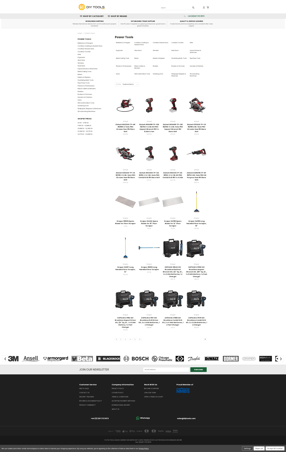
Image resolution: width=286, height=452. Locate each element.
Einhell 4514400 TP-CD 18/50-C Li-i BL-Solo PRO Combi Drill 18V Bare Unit (149, 175)
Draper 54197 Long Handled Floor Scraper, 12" (125, 269)
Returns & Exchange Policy (90, 401)
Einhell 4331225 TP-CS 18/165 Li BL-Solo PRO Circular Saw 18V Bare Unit (196, 128)
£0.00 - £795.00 (83, 123)
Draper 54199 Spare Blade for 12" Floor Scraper (172, 223)
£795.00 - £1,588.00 (84, 125)
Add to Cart (125, 105)
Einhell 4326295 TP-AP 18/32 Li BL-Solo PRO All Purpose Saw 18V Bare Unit (196, 176)
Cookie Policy (118, 392)
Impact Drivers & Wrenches (87, 69)
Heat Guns (81, 66)
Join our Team (150, 392)
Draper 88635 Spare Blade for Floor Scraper (125, 222)
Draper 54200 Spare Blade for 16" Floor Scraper (149, 223)
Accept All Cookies (275, 448)
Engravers (81, 57)
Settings (247, 448)
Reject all (259, 448)
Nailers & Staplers (84, 77)
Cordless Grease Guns (86, 49)
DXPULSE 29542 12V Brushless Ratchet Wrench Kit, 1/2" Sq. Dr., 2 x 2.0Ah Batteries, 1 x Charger (173, 272)
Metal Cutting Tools (84, 71)
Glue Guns (81, 60)
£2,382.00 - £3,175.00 (85, 131)
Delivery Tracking (86, 397)
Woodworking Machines (86, 111)
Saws (80, 100)
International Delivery (121, 405)
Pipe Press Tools (83, 83)
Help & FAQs (84, 388)
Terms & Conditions (120, 397)
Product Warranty (87, 405)
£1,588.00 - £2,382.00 (85, 128)
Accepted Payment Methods (123, 401)
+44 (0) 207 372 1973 (100, 418)
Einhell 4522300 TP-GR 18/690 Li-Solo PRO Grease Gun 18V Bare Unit (125, 128)
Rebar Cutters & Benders (87, 89)
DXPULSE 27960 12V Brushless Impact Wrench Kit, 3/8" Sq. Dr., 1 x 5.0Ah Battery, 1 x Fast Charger (196, 272)
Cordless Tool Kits (84, 52)
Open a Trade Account (153, 397)
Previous (280, 445)
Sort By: (118, 84)
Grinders (81, 63)
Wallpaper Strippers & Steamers (89, 109)
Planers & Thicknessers (86, 86)
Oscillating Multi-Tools (86, 80)
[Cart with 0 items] (208, 7)
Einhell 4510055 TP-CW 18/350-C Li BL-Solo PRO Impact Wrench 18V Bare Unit (173, 128)
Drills (79, 54)
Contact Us (84, 392)
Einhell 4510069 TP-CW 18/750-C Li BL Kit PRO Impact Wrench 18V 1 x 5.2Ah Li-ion (149, 128)
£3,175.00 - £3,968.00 (85, 134)
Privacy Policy (118, 388)
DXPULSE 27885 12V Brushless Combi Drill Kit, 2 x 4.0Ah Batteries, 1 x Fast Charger (172, 321)
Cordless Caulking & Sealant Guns (90, 46)
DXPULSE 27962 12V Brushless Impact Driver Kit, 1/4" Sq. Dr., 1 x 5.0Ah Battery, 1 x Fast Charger (125, 322)
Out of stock (149, 153)
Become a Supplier (151, 388)
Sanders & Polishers (85, 97)
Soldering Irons (83, 106)
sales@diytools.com (186, 418)
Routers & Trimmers (85, 94)
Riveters (80, 91)
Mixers (80, 74)
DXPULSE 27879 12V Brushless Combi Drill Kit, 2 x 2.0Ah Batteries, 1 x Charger (196, 321)
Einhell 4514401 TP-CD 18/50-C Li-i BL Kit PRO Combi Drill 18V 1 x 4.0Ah (173, 175)
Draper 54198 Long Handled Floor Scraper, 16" (196, 223)
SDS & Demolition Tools (86, 103)
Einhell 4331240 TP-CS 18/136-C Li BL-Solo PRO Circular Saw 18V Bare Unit (125, 176)
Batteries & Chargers (85, 43)
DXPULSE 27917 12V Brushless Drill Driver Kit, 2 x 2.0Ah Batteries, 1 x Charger (149, 321)
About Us (115, 409)
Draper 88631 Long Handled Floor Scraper (149, 268)
